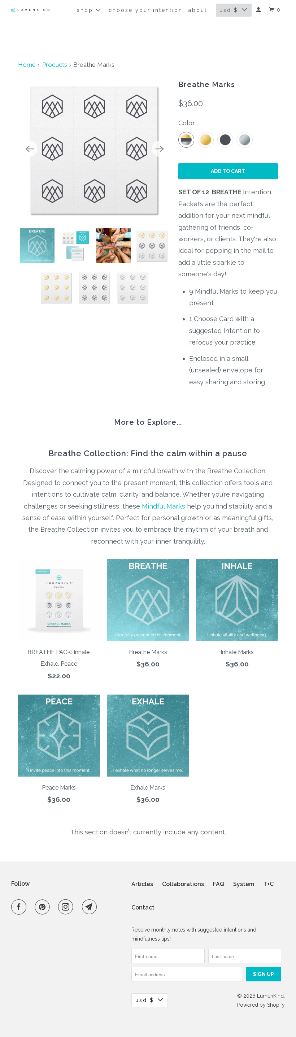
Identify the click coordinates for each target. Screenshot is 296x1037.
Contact (142, 907)
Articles (142, 884)
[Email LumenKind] (91, 907)
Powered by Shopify (261, 1005)
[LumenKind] (31, 10)
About (197, 10)
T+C (268, 884)
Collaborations (183, 884)
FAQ (218, 884)
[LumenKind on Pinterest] (44, 907)
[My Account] (259, 10)
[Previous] (30, 149)
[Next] (159, 149)
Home (27, 64)
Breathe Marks (206, 84)
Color (186, 123)
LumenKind (270, 996)
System (243, 884)
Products (54, 64)
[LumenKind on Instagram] (67, 907)
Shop (86, 10)
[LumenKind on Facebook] (20, 907)
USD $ (228, 10)
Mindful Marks (163, 506)
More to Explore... (148, 422)
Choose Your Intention (146, 10)
